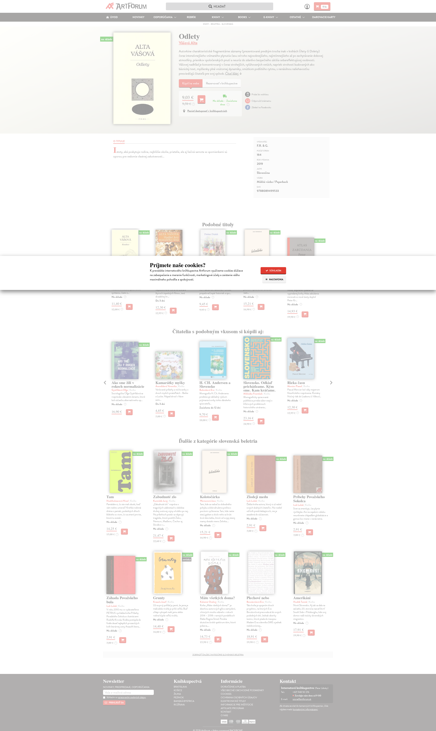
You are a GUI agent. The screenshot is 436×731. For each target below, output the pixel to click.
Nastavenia (276, 279)
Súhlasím (275, 270)
